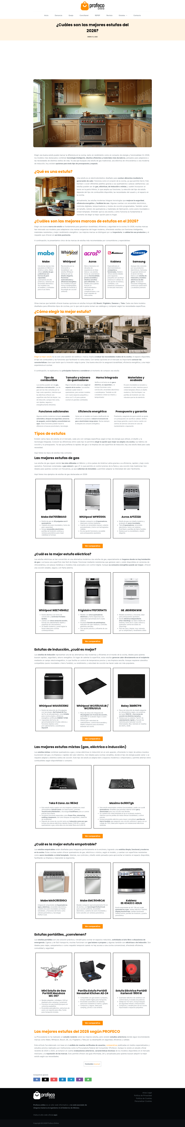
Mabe (46, 261)
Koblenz (115, 261)
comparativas (111, 1045)
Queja (71, 15)
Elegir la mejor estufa (43, 357)
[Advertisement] (92, 57)
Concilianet (84, 15)
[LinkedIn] (62, 1079)
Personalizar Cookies (143, 1101)
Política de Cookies (144, 1098)
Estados (122, 15)
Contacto (137, 15)
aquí (55, 1115)
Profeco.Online (53, 1123)
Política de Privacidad (143, 1095)
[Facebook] (36, 1079)
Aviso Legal (147, 1093)
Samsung (139, 261)
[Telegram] (71, 1079)
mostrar (96, 1064)
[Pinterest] (53, 1079)
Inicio (46, 15)
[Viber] (79, 1079)
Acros (92, 261)
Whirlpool (69, 261)
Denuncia (58, 15)
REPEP (97, 15)
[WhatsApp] (88, 1079)
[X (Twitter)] (45, 1079)
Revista (109, 15)
